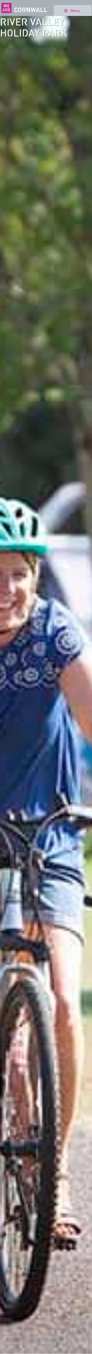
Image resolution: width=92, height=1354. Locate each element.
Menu (75, 10)
